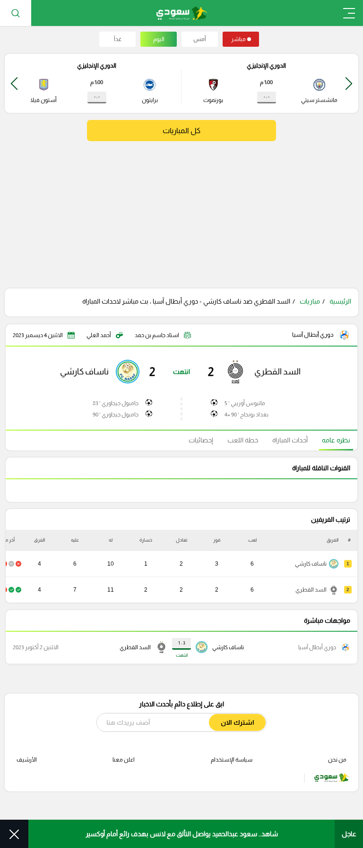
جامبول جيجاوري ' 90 (115, 414)
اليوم (158, 39)
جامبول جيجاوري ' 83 (115, 403)
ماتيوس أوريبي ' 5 (245, 403)
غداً (117, 39)
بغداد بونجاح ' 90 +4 (246, 414)
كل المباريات (181, 131)
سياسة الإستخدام (231, 759)
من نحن (337, 759)
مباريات (310, 301)
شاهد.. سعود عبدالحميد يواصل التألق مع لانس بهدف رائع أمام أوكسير (182, 834)
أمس (199, 39)
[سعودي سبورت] (182, 13)
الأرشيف (27, 759)
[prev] (348, 83)
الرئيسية (340, 301)
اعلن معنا (123, 759)
